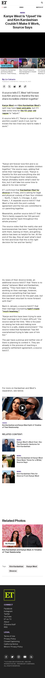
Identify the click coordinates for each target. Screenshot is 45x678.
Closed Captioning (12, 641)
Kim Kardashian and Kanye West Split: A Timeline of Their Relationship (21, 426)
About (6, 622)
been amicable (23, 108)
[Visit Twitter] (12, 657)
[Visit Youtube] (25, 657)
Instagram (8, 611)
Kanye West (8, 105)
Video (21, 7)
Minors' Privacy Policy (13, 646)
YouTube (7, 616)
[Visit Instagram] (18, 657)
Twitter (7, 614)
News (22, 13)
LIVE (5, 7)
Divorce (13, 571)
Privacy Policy (10, 639)
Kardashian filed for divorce (20, 191)
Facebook (8, 608)
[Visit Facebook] (6, 657)
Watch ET (39, 7)
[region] (22, 45)
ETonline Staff (10, 624)
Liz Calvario (10, 79)
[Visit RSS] (31, 657)
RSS (6, 627)
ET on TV (7, 619)
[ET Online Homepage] (5, 2)
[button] (22, 408)
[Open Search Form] (42, 3)
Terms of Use (9, 636)
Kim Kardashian (16, 566)
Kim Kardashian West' (29, 105)
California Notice (11, 644)
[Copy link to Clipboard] (25, 87)
